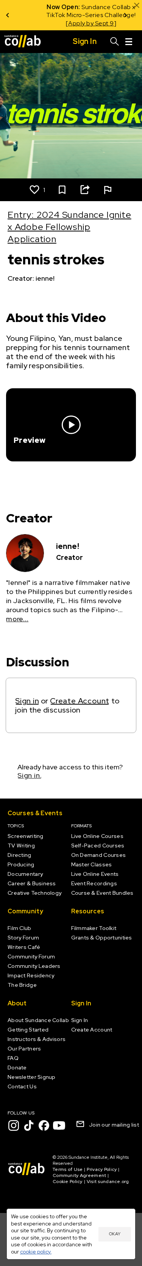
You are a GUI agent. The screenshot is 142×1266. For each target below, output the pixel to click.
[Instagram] (14, 1125)
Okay (114, 1233)
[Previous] (7, 15)
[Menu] (128, 41)
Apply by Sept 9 (66, 23)
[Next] (125, 15)
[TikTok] (29, 1125)
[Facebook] (44, 1125)
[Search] (114, 41)
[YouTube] (59, 1125)
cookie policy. (35, 1251)
